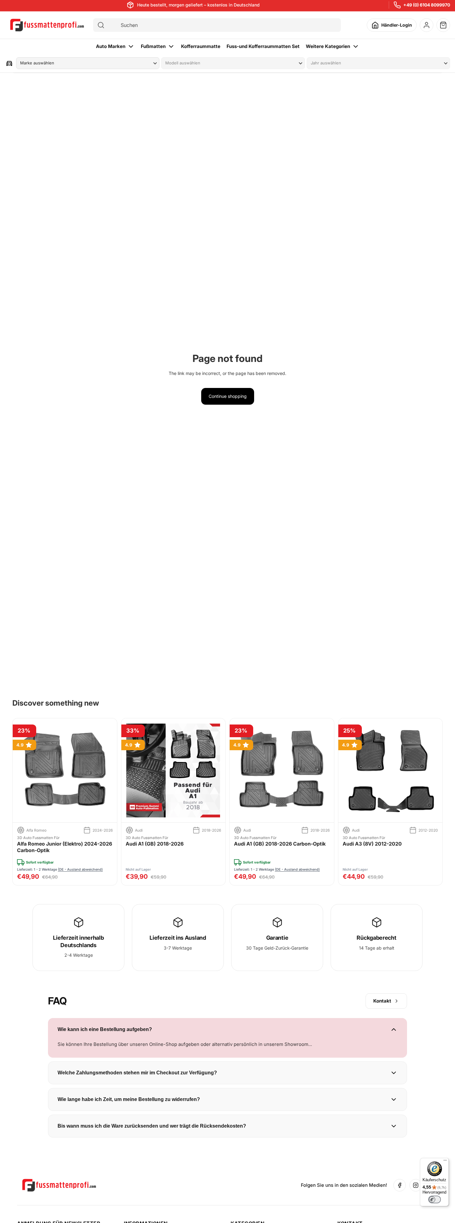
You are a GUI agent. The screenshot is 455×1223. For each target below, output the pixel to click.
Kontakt (382, 1001)
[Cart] (443, 25)
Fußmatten (153, 46)
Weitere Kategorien (328, 46)
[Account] (426, 25)
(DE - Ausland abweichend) (80, 869)
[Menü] (445, 1161)
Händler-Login (396, 25)
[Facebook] (399, 1185)
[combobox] (222, 25)
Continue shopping (228, 396)
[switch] (434, 1199)
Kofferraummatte (200, 46)
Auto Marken (110, 46)
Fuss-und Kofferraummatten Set (263, 46)
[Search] (101, 25)
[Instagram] (416, 1185)
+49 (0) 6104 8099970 (426, 4)
